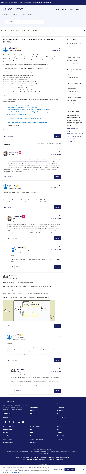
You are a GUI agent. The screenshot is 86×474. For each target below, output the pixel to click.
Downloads (60, 410)
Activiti (6, 130)
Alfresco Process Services (13, 125)
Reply (57, 136)
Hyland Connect (5, 31)
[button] (5, 136)
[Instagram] (14, 422)
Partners (32, 436)
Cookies (22, 457)
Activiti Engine (11, 130)
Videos (59, 414)
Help (71, 9)
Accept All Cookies (69, 469)
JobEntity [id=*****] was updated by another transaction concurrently (29, 161)
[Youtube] (23, 422)
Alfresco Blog (70, 49)
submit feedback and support (42, 2)
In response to (19, 221)
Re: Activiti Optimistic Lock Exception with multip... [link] (45, 31)
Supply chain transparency (62, 457)
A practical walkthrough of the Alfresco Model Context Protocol (74, 71)
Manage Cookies (58, 469)
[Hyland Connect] (13, 9)
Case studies (33, 404)
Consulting (6, 436)
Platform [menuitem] (14, 15)
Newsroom (33, 442)
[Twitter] (10, 422)
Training (59, 432)
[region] (43, 469)
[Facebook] (5, 422)
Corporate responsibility (36, 439)
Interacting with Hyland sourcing (55, 459)
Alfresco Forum (28, 31)
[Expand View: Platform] (18, 15)
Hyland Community (62, 9)
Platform (13, 31)
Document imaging (8, 442)
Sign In (78, 9)
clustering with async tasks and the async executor (20, 229)
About (31, 432)
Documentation (61, 436)
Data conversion (7, 439)
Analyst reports (34, 407)
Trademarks (51, 457)
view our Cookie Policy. (14, 472)
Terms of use (29, 457)
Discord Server (71, 141)
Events (59, 429)
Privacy (17, 457)
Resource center (61, 404)
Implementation (7, 429)
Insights (32, 410)
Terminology (60, 407)
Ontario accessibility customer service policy (34, 459)
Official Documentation (74, 136)
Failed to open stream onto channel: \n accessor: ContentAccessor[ (74, 86)
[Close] (83, 469)
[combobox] (32, 22)
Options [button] (82, 31)
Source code (71, 139)
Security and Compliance (40, 457)
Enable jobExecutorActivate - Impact (46, 233)
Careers (32, 429)
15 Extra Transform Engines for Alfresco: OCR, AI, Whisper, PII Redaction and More (74, 57)
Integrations (33, 414)
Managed (5, 432)
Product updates (61, 417)
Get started (27, 2)
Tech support (60, 439)
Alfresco (20, 31)
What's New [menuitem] (5, 15)
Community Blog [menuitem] (27, 15)
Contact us (7, 413)
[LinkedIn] (19, 422)
